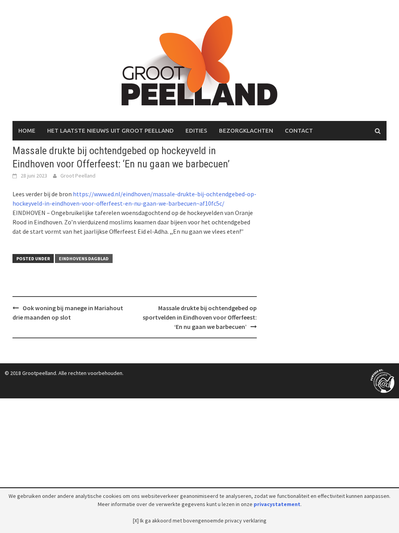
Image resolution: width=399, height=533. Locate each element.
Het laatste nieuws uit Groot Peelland (110, 130)
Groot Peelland (77, 175)
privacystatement (277, 504)
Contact (299, 130)
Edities (196, 130)
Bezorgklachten (246, 130)
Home (26, 130)
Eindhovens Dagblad (84, 258)
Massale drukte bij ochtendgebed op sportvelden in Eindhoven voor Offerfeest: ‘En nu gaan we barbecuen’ (200, 317)
